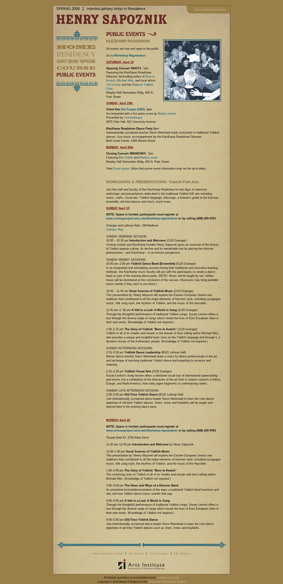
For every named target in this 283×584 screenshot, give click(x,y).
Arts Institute (136, 553)
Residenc (81, 54)
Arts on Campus (158, 553)
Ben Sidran (126, 157)
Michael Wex (125, 80)
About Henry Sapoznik (81, 61)
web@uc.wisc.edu (168, 577)
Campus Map (114, 229)
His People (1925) (133, 109)
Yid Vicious (113, 84)
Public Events (81, 74)
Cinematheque (133, 117)
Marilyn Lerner (167, 113)
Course (81, 67)
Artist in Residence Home (210, 9)
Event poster (121, 168)
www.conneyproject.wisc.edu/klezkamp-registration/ (142, 218)
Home (81, 47)
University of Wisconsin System (167, 581)
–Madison (182, 553)
